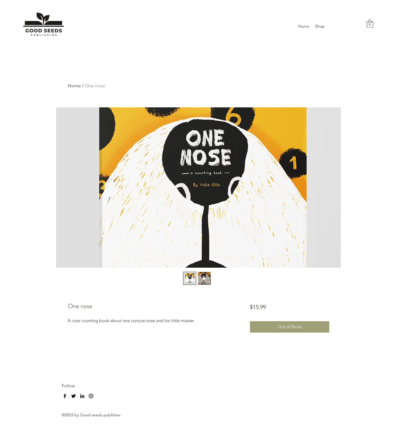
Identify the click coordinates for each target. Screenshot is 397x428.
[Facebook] (65, 396)
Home (74, 85)
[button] (369, 23)
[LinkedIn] (82, 396)
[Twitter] (73, 396)
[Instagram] (91, 396)
